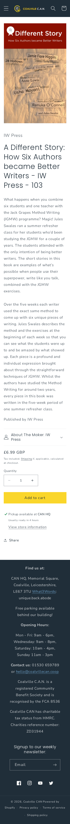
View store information (27, 527)
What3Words (44, 591)
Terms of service (54, 807)
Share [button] (14, 540)
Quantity (10, 471)
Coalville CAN (32, 801)
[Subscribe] (54, 765)
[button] (6, 8)
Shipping (26, 459)
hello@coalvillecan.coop (37, 671)
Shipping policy (37, 815)
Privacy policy (29, 807)
